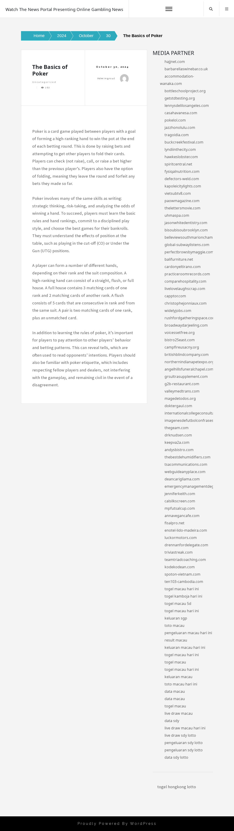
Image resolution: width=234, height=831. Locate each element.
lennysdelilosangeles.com (187, 105)
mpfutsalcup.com (180, 508)
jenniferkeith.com (180, 493)
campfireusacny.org (182, 347)
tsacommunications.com (186, 464)
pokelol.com (175, 120)
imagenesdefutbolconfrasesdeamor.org (199, 420)
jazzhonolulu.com (180, 127)
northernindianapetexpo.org (189, 361)
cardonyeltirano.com (183, 266)
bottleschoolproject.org (185, 90)
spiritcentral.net (178, 164)
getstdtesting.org (180, 98)
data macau (175, 691)
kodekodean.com (180, 566)
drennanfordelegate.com (186, 544)
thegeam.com (177, 427)
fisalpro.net (174, 522)
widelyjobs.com (178, 310)
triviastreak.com (179, 552)
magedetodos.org (180, 398)
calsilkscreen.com (180, 500)
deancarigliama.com (182, 479)
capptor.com (175, 295)
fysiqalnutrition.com (182, 171)
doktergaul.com (178, 405)
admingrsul (106, 78)
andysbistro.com (179, 449)
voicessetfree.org (180, 332)
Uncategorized (44, 82)
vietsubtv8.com (178, 193)
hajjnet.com (175, 61)
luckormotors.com (181, 537)
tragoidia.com (177, 134)
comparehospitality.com (185, 281)
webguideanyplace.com (185, 471)
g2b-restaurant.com (182, 383)
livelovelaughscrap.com (185, 288)
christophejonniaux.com (186, 303)
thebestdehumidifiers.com (187, 457)
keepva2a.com (177, 442)
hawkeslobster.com (181, 156)
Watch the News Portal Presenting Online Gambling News (64, 9)
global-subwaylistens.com (187, 244)
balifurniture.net (179, 259)
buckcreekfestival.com (184, 142)
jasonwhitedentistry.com (186, 222)
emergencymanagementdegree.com (196, 486)
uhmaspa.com (177, 215)
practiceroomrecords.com (187, 273)
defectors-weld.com (182, 178)
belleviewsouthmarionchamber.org (195, 237)
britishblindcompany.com (187, 354)
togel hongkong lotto (176, 786)
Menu (226, 9)
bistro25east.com (180, 339)
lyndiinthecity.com (180, 149)
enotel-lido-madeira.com (186, 530)
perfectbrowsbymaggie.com (189, 251)
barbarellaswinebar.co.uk (186, 68)
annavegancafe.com (182, 515)
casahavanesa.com (181, 112)
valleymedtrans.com (182, 391)
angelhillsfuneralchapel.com (189, 369)
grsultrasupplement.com (186, 376)
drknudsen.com (178, 435)
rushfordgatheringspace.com (190, 317)
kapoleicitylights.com (183, 186)
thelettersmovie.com (182, 208)
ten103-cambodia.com (184, 581)
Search (211, 9)
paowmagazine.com (182, 200)
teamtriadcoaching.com (185, 559)
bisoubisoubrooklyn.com (186, 230)
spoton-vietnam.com (182, 574)
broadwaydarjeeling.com (186, 325)
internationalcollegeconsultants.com (196, 413)
